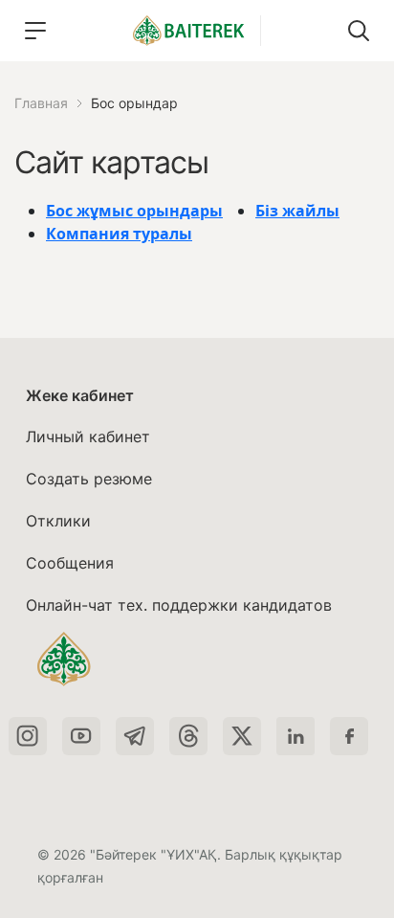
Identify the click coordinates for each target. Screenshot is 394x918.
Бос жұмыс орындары (134, 210)
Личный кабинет (88, 436)
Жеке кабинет (80, 395)
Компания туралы (119, 233)
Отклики (58, 520)
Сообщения (70, 562)
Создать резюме (89, 478)
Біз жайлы (297, 210)
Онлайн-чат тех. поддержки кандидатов (179, 605)
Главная (41, 103)
